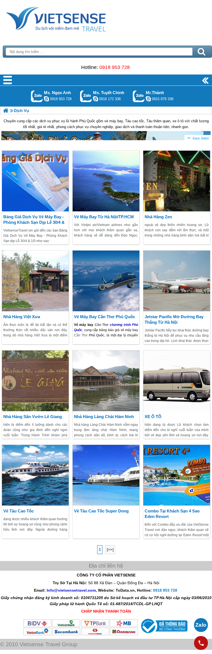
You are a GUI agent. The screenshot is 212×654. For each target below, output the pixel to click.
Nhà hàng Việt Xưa (21, 316)
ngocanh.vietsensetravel (46, 99)
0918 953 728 (114, 67)
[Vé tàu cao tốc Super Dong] (106, 475)
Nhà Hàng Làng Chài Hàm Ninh (104, 416)
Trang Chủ (69, 18)
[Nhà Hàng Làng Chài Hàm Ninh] (106, 380)
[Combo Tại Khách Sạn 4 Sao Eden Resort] (176, 475)
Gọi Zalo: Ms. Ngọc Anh (37, 96)
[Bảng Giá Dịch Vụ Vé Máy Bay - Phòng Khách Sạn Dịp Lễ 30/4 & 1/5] (35, 181)
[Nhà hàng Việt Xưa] (35, 281)
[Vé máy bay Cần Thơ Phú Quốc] (106, 281)
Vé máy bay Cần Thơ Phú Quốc (104, 316)
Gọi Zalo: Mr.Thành (138, 96)
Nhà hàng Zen (158, 216)
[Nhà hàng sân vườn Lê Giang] (35, 380)
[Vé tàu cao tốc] (35, 475)
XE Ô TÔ (153, 416)
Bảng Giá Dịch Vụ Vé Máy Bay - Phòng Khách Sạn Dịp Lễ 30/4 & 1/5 (34, 222)
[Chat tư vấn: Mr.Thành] (148, 99)
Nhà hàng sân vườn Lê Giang (32, 416)
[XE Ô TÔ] (176, 380)
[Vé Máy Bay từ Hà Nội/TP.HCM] (106, 181)
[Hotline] (201, 643)
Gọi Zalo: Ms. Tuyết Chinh (86, 96)
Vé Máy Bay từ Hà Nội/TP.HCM (104, 216)
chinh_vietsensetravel (95, 99)
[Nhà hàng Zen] (176, 181)
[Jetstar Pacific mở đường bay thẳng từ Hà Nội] (176, 281)
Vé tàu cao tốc (18, 511)
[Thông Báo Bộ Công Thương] (163, 634)
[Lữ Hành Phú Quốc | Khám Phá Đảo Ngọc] (5, 110)
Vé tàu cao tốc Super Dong (101, 511)
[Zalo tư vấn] (201, 625)
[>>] (110, 549)
